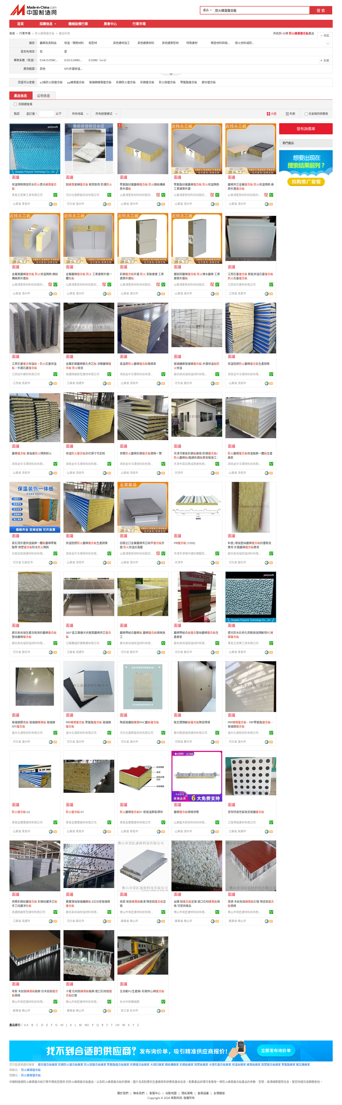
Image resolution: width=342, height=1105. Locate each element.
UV (117, 1025)
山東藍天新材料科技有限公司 (191, 822)
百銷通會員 (25, 104)
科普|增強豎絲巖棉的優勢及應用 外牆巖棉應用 (249, 545)
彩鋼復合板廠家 (140, 1065)
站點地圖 (171, 1093)
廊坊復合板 (209, 82)
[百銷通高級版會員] (158, 195)
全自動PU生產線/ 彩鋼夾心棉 (142, 991)
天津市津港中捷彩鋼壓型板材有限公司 (191, 554)
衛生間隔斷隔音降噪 (192, 722)
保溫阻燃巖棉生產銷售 (249, 364)
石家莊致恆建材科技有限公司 (29, 554)
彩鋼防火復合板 (126, 82)
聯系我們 (138, 1093)
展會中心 (110, 23)
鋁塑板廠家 (201, 1065)
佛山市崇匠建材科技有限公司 (137, 912)
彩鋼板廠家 (187, 1065)
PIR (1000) (184, 543)
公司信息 (43, 95)
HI (61, 1025)
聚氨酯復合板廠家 (118, 1065)
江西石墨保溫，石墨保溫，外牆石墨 (34, 366)
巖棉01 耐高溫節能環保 (141, 812)
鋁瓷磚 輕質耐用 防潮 (89, 184)
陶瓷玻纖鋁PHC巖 (139, 722)
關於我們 (122, 1093)
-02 (21, 812)
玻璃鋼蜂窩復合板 (100, 82)
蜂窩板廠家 (254, 1065)
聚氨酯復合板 (188, 82)
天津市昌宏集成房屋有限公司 (191, 464)
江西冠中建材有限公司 (242, 285)
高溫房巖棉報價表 (138, 364)
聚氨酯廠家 (288, 1065)
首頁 (20, 23)
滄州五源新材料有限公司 (27, 733)
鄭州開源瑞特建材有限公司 (190, 733)
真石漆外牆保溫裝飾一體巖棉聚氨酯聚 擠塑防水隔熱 (34, 545)
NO (87, 1025)
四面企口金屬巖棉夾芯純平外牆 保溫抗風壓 (142, 545)
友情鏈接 (219, 1093)
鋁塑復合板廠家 (271, 1065)
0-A (26, 1025)
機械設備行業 (78, 23)
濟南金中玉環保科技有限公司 (137, 374)
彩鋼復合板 (147, 82)
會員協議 (203, 1093)
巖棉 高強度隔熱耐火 (32, 453)
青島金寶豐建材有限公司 (27, 822)
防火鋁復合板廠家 (95, 1065)
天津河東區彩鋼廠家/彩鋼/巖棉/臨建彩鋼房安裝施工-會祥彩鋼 (196, 457)
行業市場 (139, 23)
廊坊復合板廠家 (47, 1065)
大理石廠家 (157, 1065)
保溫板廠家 (239, 1065)
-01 (75, 812)
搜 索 (321, 10)
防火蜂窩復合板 (31, 1070)
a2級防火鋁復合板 (51, 82)
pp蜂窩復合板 (75, 82)
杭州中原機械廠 (129, 1002)
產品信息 (20, 95)
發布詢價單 (306, 128)
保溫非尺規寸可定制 (85, 453)
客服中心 (155, 1093)
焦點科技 (176, 1098)
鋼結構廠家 (172, 1065)
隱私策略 (187, 1093)
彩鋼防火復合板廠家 (70, 1065)
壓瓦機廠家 (303, 1065)
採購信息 (46, 23)
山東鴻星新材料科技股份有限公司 (137, 195)
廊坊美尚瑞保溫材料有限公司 (191, 374)
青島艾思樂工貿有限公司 (27, 195)
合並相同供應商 (318, 114)
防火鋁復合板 (167, 82)
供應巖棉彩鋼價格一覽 (141, 453)
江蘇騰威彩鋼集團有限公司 (82, 643)
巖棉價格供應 (186, 812)
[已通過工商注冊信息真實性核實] (55, 195)
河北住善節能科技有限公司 (82, 195)
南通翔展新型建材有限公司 (82, 374)
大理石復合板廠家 (220, 1065)
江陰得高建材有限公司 (242, 822)
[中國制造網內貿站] (33, 9)
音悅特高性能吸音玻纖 (246, 812)
